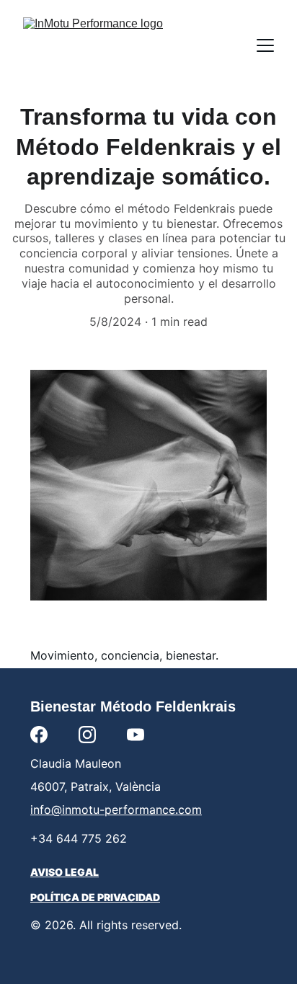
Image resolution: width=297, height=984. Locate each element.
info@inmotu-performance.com (116, 809)
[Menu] (265, 45)
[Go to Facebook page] (39, 734)
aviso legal (64, 872)
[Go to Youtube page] (135, 734)
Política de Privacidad (95, 897)
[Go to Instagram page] (87, 734)
